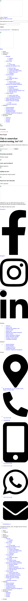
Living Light (12, 64)
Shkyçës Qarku (12, 81)
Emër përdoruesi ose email (6, 21)
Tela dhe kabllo (9, 329)
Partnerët (8, 119)
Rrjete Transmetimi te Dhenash (13, 98)
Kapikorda (11, 87)
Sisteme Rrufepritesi (13, 89)
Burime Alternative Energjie (12, 100)
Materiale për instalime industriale (14, 332)
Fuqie (10, 77)
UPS (10, 102)
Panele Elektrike (10, 109)
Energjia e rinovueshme (11, 338)
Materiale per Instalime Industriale (14, 84)
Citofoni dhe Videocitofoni (15, 70)
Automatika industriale (11, 104)
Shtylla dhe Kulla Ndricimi (12, 99)
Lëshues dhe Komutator (14, 83)
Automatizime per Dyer (14, 96)
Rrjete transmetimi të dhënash (13, 335)
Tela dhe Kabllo (10, 74)
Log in (2, 27)
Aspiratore (11, 73)
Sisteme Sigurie (9, 93)
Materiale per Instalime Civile (13, 66)
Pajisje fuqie (9, 331)
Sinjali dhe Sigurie (13, 78)
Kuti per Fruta (12, 68)
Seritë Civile (9, 327)
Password (2, 24)
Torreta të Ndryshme (14, 69)
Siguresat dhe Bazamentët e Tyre (16, 90)
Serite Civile (9, 61)
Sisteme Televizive (13, 72)
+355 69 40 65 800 (4, 131)
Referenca (8, 117)
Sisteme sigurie (9, 334)
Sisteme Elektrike (10, 107)
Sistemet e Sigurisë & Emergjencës (14, 113)
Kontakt (8, 121)
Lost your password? (5, 29)
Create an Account (7, 18)
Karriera (8, 120)
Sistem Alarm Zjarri (13, 95)
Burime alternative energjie (12, 336)
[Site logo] (11, 16)
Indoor (10, 59)
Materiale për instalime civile (12, 328)
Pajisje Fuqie (9, 79)
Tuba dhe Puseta (13, 91)
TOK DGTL (4, 528)
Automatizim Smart (10, 111)
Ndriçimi (8, 56)
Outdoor (11, 58)
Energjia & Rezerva (10, 110)
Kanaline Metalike (13, 86)
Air (10, 63)
